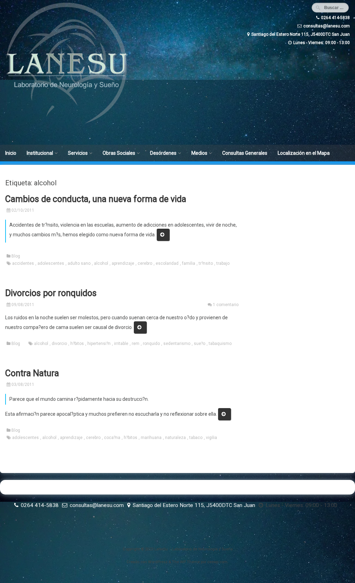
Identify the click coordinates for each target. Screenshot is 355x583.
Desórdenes (163, 153)
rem (135, 343)
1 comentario (226, 304)
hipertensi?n (99, 343)
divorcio (59, 343)
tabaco (195, 437)
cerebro (145, 263)
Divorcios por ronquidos (51, 293)
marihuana (151, 437)
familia (188, 263)
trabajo (223, 263)
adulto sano (79, 263)
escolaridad (167, 263)
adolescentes (50, 263)
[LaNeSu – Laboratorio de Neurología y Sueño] (66, 123)
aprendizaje (123, 263)
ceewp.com (217, 562)
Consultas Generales (244, 153)
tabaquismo (220, 343)
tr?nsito (206, 263)
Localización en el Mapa (304, 153)
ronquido (151, 343)
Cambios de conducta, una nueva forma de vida (95, 199)
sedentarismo (176, 343)
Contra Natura (32, 373)
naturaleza (175, 437)
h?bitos (77, 343)
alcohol (101, 263)
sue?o (199, 343)
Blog (15, 256)
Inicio (10, 153)
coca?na (112, 437)
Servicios (78, 153)
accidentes (23, 263)
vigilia (211, 437)
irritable (121, 343)
